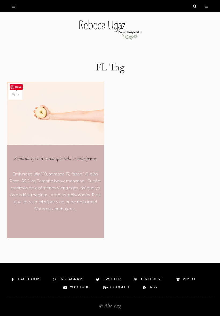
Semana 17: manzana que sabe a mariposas (55, 158)
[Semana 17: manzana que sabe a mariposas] (55, 113)
